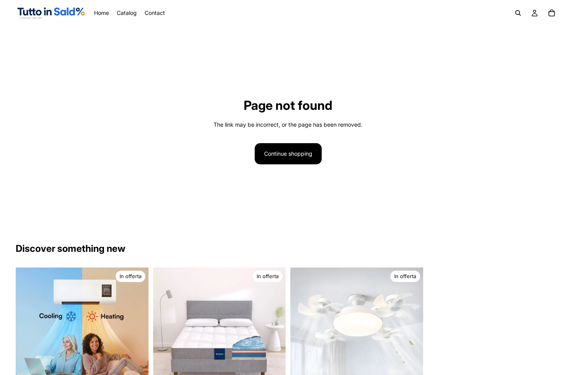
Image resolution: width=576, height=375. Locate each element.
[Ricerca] (518, 13)
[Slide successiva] (274, 334)
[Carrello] (551, 13)
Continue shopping (288, 153)
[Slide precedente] (165, 334)
